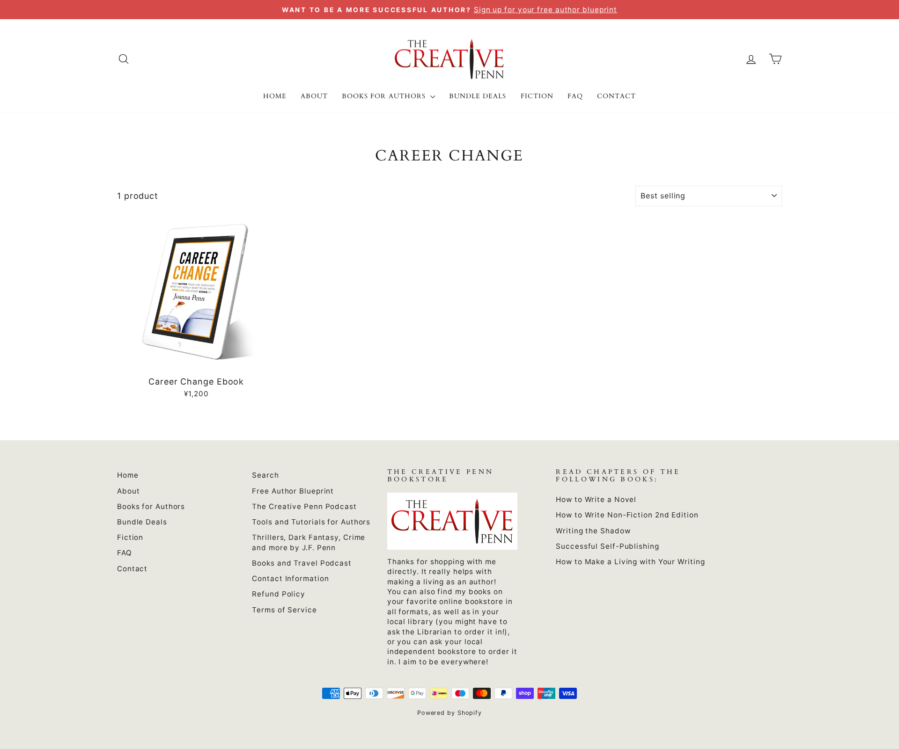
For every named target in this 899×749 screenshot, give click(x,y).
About (314, 96)
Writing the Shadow (593, 530)
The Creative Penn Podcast (304, 506)
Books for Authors (385, 96)
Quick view (196, 360)
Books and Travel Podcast (302, 563)
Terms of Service (284, 609)
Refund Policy (278, 593)
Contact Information (290, 578)
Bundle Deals (478, 96)
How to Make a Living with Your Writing (630, 561)
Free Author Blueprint (293, 491)
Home (275, 96)
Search (265, 475)
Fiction (537, 96)
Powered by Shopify (449, 712)
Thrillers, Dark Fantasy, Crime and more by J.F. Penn (308, 542)
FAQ (575, 96)
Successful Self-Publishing (607, 546)
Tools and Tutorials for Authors (311, 521)
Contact (616, 96)
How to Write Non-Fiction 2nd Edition (627, 514)
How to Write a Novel (596, 499)
